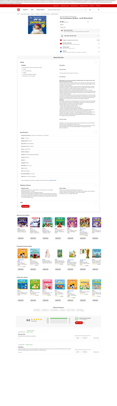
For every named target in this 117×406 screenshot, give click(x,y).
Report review (96, 337)
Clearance (62, 2)
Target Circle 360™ (74, 5)
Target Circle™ (56, 5)
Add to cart (63, 27)
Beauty (77, 0)
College (16, 0)
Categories (25, 9)
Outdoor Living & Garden (55, 0)
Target (18, 13)
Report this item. (52, 180)
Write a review (79, 322)
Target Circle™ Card (64, 5)
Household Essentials (69, 0)
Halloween (20, 0)
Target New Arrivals (4, 0)
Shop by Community (46, 2)
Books (32, 13)
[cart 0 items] (98, 9)
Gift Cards (40, 2)
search (86, 9)
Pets (94, 0)
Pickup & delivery (40, 9)
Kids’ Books (37, 13)
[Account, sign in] (92, 9)
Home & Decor (40, 0)
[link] (63, 19)
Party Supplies (30, 2)
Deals (58, 2)
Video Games (14, 2)
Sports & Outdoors (89, 0)
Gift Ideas (36, 2)
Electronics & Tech (7, 2)
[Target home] (18, 9)
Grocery (62, 0)
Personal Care (82, 0)
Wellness (100, 0)
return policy (65, 193)
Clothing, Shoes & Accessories (30, 0)
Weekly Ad (94, 2)
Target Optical (54, 2)
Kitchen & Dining (46, 0)
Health (96, 0)
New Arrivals (67, 2)
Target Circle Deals (88, 2)
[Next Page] (100, 229)
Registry (5, 3)
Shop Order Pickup (101, 2)
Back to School (11, 0)
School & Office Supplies (107, 0)
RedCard (9, 3)
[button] (63, 19)
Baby (75, 0)
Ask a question (25, 206)
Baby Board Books (54, 13)
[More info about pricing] (88, 22)
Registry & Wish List (84, 5)
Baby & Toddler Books (45, 13)
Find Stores (19, 3)
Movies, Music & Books (22, 2)
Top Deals (82, 2)
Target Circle (14, 3)
